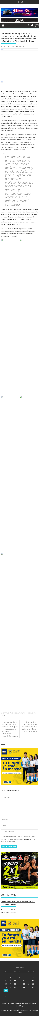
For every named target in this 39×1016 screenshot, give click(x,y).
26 (19, 987)
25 (15, 987)
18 (15, 984)
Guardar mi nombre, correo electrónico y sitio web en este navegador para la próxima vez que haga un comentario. (18, 839)
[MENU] (36, 25)
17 (10, 984)
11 (15, 981)
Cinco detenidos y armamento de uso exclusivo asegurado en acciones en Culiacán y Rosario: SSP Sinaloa (29, 726)
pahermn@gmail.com (8, 912)
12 (19, 981)
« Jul (5, 996)
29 (33, 987)
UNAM (3, 715)
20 (24, 984)
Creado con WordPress (9, 1010)
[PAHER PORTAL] (3, 25)
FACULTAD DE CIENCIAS (26, 713)
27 (24, 987)
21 (29, 984)
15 (33, 981)
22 (33, 984)
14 (29, 981)
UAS (35, 713)
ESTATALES (6, 713)
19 (19, 984)
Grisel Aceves (21, 46)
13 (24, 981)
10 (10, 981)
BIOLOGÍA (15, 713)
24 (10, 987)
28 (29, 987)
